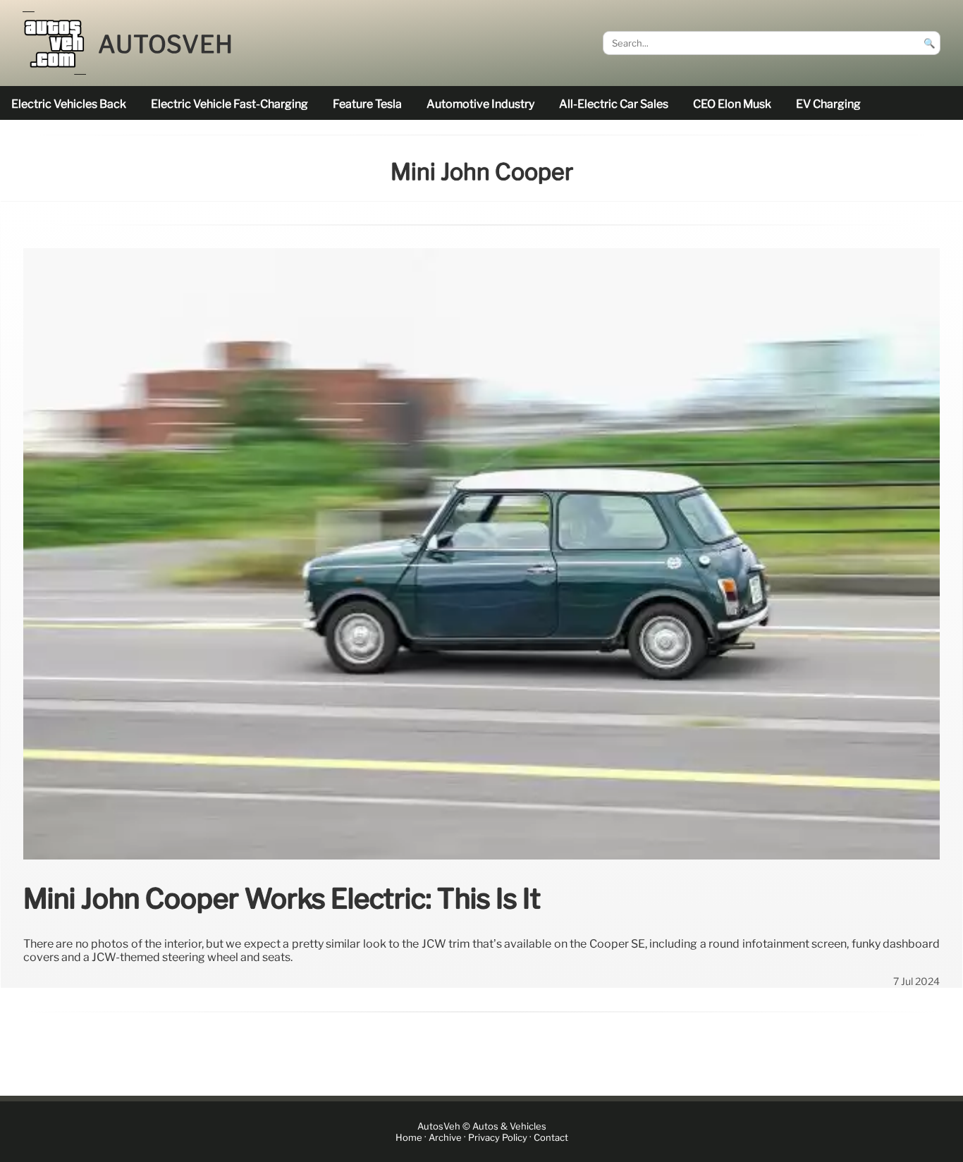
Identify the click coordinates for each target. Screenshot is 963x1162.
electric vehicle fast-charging (229, 104)
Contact (551, 1137)
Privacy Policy (497, 1137)
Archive (445, 1137)
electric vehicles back (68, 104)
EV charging (828, 104)
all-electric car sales (613, 104)
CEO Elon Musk (732, 104)
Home (408, 1137)
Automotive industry (480, 104)
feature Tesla (367, 104)
